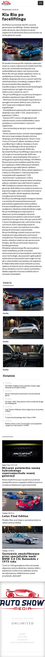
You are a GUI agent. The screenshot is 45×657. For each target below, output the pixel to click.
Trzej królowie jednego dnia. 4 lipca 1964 (20, 417)
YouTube (22, 637)
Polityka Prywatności (23, 642)
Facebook (22, 640)
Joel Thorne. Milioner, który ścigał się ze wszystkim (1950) (24, 410)
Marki (22, 634)
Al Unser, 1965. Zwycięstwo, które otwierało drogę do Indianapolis (24, 402)
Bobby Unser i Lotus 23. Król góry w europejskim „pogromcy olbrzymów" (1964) (23, 424)
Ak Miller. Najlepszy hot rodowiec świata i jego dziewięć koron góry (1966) (22, 386)
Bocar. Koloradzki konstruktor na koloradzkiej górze (22, 394)
